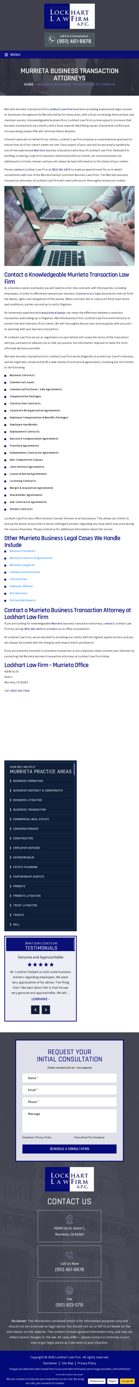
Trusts (18, 915)
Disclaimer (28, 1137)
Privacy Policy (44, 1137)
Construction (18, 579)
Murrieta (39, 150)
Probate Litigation (27, 896)
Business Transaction (29, 810)
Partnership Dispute (23, 600)
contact (18, 169)
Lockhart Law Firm (60, 109)
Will (16, 924)
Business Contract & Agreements (31, 558)
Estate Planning (25, 867)
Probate (19, 886)
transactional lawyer (52, 313)
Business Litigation (22, 565)
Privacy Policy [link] (87, 1363)
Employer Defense (21, 586)
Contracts (82, 293)
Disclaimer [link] (50, 1363)
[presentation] (35, 1009)
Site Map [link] (67, 1363)
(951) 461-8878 (74, 41)
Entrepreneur (19, 593)
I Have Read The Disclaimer (89, 1137)
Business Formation (22, 551)
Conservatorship (25, 829)
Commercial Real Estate (25, 572)
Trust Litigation (25, 905)
